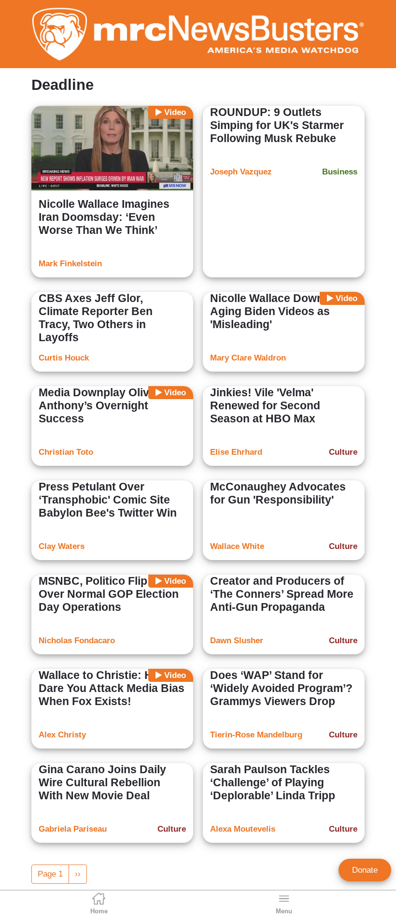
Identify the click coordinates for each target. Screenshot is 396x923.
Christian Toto (66, 452)
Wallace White (237, 546)
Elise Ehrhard (236, 452)
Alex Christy (62, 734)
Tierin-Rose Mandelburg (256, 734)
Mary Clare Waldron (248, 357)
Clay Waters (62, 546)
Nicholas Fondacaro (77, 640)
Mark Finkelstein (70, 263)
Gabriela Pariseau (73, 829)
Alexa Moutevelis (242, 829)
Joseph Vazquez (241, 171)
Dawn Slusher (236, 640)
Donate (365, 870)
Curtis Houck (64, 357)
